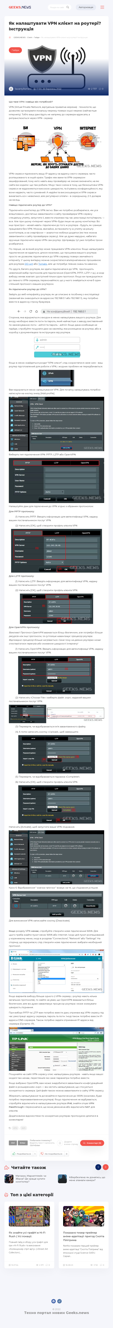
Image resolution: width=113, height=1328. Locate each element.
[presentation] (98, 1167)
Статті (29, 37)
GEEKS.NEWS (19, 37)
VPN (15, 1128)
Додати (71, 1143)
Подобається (26, 1154)
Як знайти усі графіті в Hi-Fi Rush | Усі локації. (27, 1234)
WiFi (23, 1128)
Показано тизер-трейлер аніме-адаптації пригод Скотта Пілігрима (83, 1236)
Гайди (36, 37)
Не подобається (56, 1154)
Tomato (42, 264)
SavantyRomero (23, 89)
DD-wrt (29, 264)
